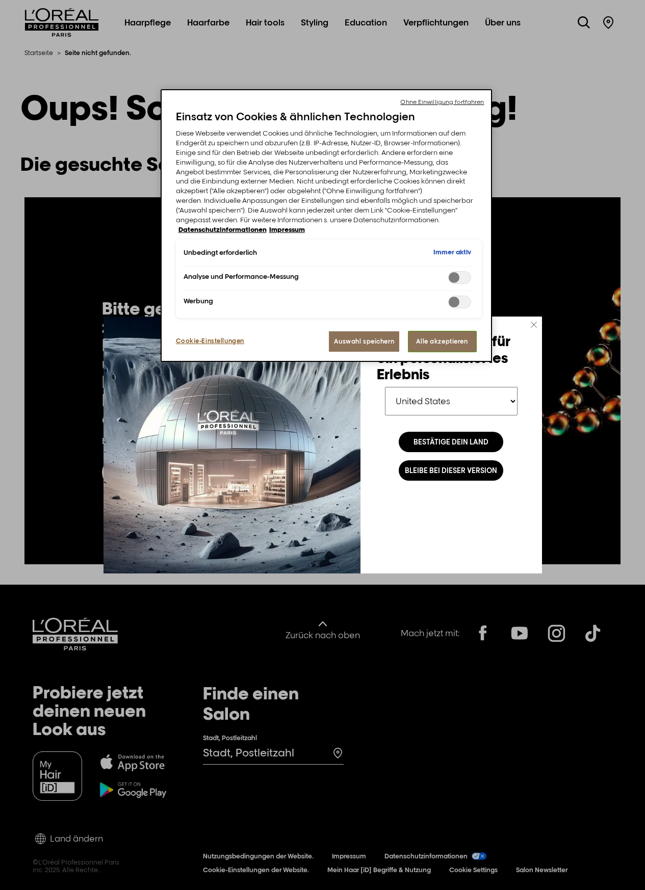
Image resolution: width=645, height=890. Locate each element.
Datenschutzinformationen (222, 229)
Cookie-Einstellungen (210, 341)
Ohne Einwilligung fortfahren (442, 102)
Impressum (287, 229)
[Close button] (534, 325)
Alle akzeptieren (442, 341)
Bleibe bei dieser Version (451, 470)
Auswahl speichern (364, 341)
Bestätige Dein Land (451, 442)
